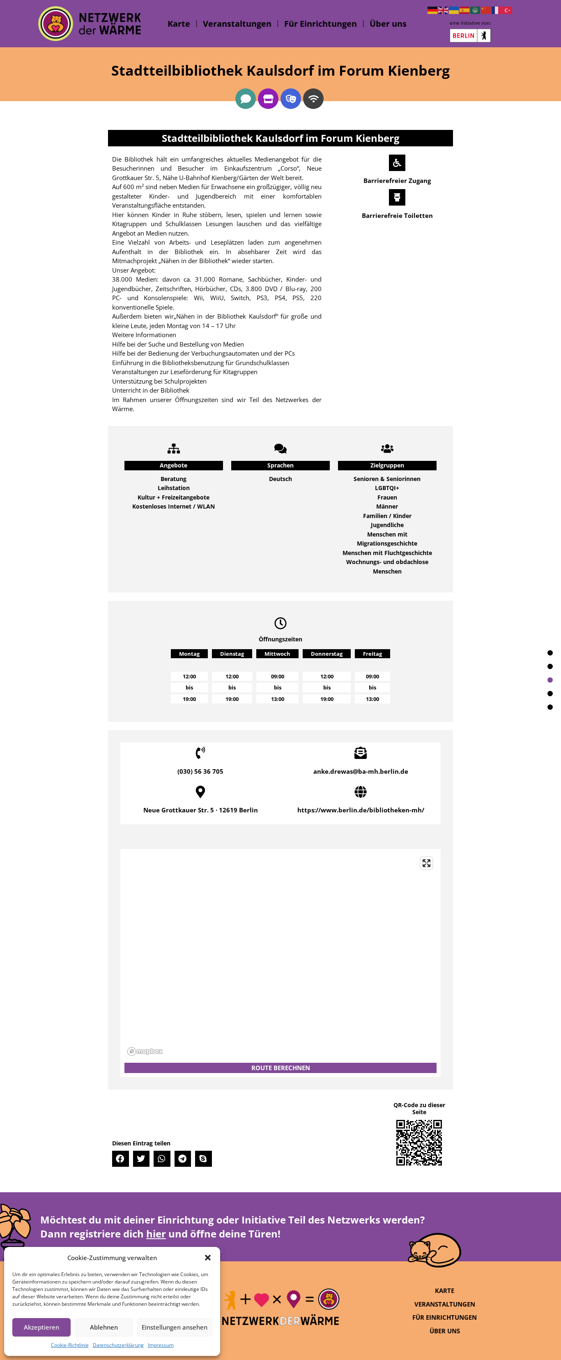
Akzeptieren (41, 1327)
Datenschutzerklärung (118, 1344)
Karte (179, 23)
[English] (443, 9)
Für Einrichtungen (320, 23)
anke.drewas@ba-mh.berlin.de (360, 771)
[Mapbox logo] (145, 1051)
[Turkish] (507, 9)
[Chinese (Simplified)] (486, 9)
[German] (433, 9)
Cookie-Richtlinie (70, 1344)
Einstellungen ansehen (174, 1327)
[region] (280, 956)
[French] (497, 9)
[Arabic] (475, 9)
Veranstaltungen (237, 23)
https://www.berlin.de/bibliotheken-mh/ (360, 810)
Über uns (388, 23)
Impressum (161, 1344)
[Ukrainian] (454, 9)
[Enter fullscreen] (426, 863)
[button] (208, 1258)
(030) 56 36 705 (200, 771)
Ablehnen (104, 1327)
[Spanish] (465, 9)
